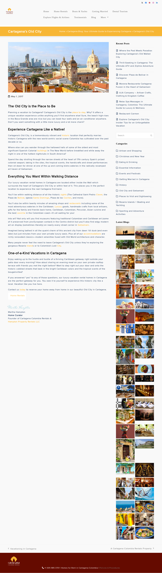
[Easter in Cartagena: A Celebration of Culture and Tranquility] (144, 402)
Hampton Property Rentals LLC (24, 321)
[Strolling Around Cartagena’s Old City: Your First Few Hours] (125, 356)
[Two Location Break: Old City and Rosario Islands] (144, 429)
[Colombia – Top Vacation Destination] (125, 532)
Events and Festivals (129, 173)
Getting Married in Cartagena (134, 179)
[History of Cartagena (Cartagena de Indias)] (144, 341)
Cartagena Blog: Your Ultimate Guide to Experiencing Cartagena (99, 31)
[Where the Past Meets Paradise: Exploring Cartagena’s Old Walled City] (125, 230)
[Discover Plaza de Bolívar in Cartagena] (125, 244)
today (22, 289)
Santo (36, 197)
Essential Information (130, 167)
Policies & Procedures (110, 567)
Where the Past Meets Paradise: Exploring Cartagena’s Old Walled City (134, 53)
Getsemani (83, 224)
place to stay (78, 112)
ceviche (21, 212)
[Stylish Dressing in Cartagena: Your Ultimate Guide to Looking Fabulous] (125, 290)
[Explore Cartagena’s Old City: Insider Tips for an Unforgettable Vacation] (144, 275)
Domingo (44, 197)
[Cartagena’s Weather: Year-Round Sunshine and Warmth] (125, 468)
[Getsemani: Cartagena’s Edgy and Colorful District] (144, 481)
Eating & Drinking (128, 162)
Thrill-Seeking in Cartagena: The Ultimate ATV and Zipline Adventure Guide (134, 66)
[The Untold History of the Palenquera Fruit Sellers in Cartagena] (125, 315)
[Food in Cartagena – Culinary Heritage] (144, 532)
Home (62, 31)
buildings (42, 150)
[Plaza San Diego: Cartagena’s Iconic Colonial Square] (125, 328)
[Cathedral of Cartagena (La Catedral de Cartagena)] (144, 353)
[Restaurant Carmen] (125, 276)
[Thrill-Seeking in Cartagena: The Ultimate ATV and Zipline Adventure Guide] (144, 232)
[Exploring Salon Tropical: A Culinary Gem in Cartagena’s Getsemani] (144, 368)
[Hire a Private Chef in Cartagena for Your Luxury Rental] (125, 303)
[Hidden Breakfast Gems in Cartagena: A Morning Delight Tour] (125, 369)
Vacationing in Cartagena (22, 548)
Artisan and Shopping (130, 150)
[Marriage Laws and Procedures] (125, 379)
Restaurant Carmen (129, 113)
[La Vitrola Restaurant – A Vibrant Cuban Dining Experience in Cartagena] (125, 481)
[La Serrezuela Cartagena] (144, 314)
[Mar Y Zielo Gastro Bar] (144, 414)
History (123, 184)
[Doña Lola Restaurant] (144, 519)
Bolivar (21, 197)
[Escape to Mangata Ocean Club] (125, 390)
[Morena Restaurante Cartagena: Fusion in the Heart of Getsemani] (144, 246)
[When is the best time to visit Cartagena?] (125, 493)
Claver (99, 194)
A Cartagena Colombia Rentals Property (131, 548)
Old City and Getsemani (131, 190)
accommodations (92, 233)
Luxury (58, 206)
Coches (67, 197)
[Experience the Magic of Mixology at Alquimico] (144, 469)
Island (30, 245)
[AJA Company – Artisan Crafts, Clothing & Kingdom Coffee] (125, 261)
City (59, 245)
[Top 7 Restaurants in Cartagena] (144, 506)
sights (64, 194)
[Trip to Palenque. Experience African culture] (125, 430)
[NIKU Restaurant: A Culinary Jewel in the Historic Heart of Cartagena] (144, 377)
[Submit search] (151, 135)
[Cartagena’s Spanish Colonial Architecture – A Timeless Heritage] (144, 303)
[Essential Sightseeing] (144, 443)
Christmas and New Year (132, 156)
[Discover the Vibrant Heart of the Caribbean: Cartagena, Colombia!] (125, 450)
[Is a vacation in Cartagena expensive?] (125, 506)
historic (65, 135)
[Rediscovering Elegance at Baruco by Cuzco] (125, 415)
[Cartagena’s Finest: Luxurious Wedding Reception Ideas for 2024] (144, 390)
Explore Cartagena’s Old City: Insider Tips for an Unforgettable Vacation (133, 122)
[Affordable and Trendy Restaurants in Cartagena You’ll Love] (144, 290)
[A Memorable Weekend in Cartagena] (125, 519)
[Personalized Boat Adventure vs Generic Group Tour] (144, 493)
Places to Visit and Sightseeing (135, 196)
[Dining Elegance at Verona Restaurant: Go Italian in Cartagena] (125, 341)
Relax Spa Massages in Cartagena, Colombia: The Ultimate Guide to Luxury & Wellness (134, 104)
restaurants (75, 203)
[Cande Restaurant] (144, 329)
